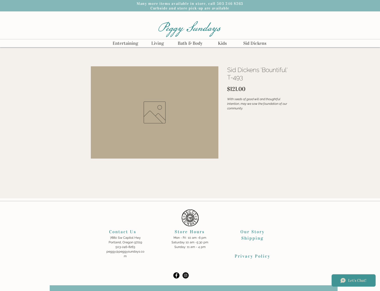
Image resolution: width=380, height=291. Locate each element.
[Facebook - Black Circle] (176, 275)
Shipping (252, 238)
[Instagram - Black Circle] (186, 275)
